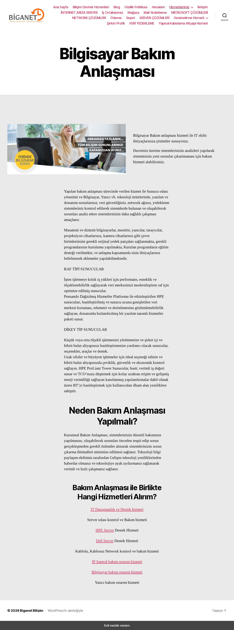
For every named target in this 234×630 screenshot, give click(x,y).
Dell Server (105, 540)
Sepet (130, 18)
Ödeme (116, 18)
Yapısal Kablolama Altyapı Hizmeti (183, 23)
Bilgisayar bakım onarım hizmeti (117, 572)
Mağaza (133, 12)
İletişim (203, 7)
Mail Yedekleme (155, 12)
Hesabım (158, 7)
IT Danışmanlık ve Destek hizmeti (117, 509)
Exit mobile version (117, 625)
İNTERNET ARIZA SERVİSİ (79, 12)
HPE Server (105, 530)
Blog (117, 7)
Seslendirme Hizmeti (189, 18)
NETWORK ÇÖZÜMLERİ (89, 18)
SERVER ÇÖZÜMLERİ (154, 18)
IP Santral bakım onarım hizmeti (117, 561)
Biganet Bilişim (31, 610)
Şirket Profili (115, 23)
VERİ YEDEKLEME (141, 23)
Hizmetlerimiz (179, 7)
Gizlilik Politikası (135, 7)
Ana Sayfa (60, 7)
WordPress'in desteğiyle (65, 610)
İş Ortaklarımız (112, 12)
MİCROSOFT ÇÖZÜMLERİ (189, 12)
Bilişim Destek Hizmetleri (91, 7)
